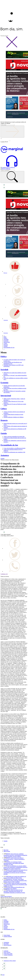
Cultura (4, 409)
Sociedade (4, 369)
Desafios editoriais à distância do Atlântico (14, 417)
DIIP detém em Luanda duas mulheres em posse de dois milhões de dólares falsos (15, 877)
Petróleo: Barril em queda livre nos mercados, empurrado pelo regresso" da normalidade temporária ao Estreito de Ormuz (14, 891)
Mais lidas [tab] (6, 850)
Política (3, 356)
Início (5, 336)
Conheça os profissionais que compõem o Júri (14, 452)
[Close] (12, 47)
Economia (4, 383)
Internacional (6, 395)
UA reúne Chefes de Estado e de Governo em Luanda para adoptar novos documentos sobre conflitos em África (15, 885)
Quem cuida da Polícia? (6, 896)
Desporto (4, 420)
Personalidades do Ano (9, 445)
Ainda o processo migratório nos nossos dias (14, 436)
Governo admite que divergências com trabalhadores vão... (13, 363)
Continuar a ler (4, 574)
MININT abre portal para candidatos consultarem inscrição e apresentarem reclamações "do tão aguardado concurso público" (15, 855)
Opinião (4, 433)
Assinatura (5, 455)
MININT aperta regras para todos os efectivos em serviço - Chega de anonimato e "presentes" (14, 859)
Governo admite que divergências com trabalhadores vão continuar (14, 888)
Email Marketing (5, 973)
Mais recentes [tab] (7, 851)
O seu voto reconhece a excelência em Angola (14, 448)
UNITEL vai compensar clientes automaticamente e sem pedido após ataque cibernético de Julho (14, 863)
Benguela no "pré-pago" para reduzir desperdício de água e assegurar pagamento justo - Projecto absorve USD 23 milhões (15, 880)
